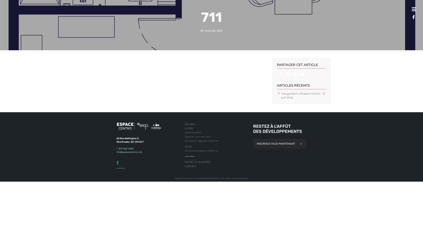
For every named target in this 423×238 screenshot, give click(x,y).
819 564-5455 (126, 148)
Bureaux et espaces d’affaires (201, 140)
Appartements (193, 132)
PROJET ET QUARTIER (197, 161)
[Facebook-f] (412, 17)
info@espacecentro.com (129, 152)
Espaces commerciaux (198, 136)
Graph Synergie (239, 178)
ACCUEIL (190, 124)
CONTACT (190, 166)
